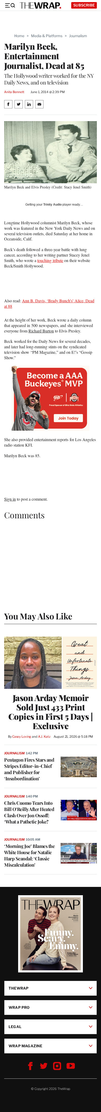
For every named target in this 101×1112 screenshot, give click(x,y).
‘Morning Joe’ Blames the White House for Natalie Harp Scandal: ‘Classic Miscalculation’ (29, 855)
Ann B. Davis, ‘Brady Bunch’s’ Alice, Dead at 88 (49, 303)
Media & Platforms (46, 36)
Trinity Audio (52, 204)
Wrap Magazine (25, 1046)
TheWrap (18, 988)
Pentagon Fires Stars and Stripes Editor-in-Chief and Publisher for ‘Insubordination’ (29, 769)
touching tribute (50, 260)
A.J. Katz (44, 736)
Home (19, 36)
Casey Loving (21, 736)
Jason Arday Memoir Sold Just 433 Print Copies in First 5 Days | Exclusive (50, 711)
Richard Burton (41, 330)
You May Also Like (38, 616)
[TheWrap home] (40, 5)
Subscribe (84, 5)
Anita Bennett (14, 92)
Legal (15, 1026)
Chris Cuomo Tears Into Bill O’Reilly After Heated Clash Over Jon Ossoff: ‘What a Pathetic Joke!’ (29, 812)
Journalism (78, 36)
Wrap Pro (19, 1007)
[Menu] (10, 5)
